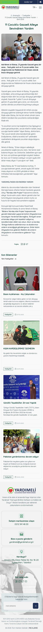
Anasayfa (16, 15)
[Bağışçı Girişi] (40, 2)
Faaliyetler (26, 15)
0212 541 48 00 (21, 524)
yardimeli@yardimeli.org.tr (21, 542)
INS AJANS (33, 628)
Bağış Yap (28, 2)
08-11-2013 (20, 19)
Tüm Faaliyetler (7, 259)
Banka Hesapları (9, 2)
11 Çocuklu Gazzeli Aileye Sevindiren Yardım (20, 17)
